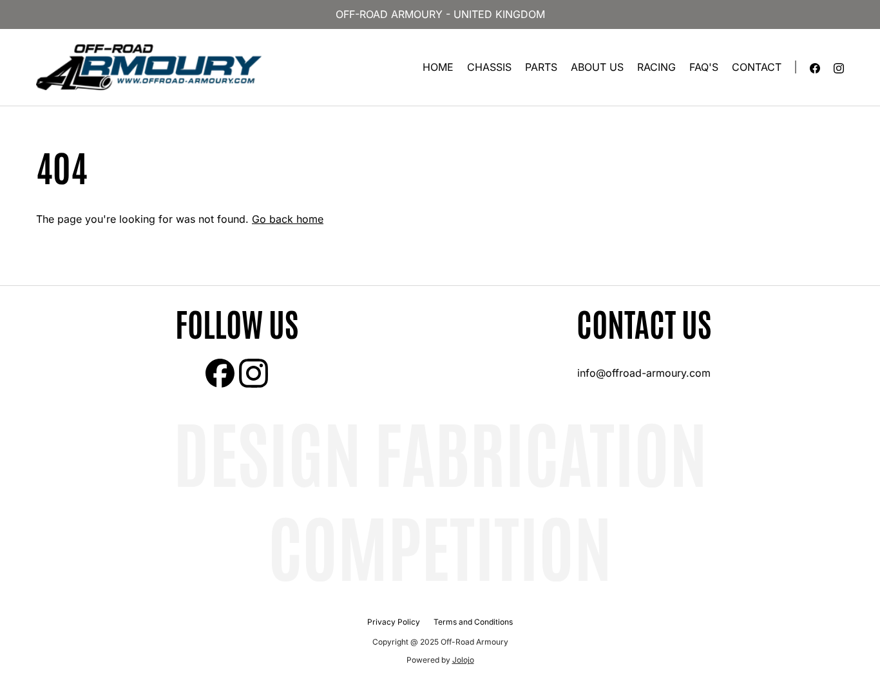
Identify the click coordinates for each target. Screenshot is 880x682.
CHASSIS (489, 67)
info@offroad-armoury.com (644, 372)
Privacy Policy (393, 622)
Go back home (287, 219)
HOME (438, 67)
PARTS (541, 67)
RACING (656, 67)
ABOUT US (597, 67)
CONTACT (756, 67)
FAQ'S (703, 67)
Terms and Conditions (473, 622)
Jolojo (463, 660)
